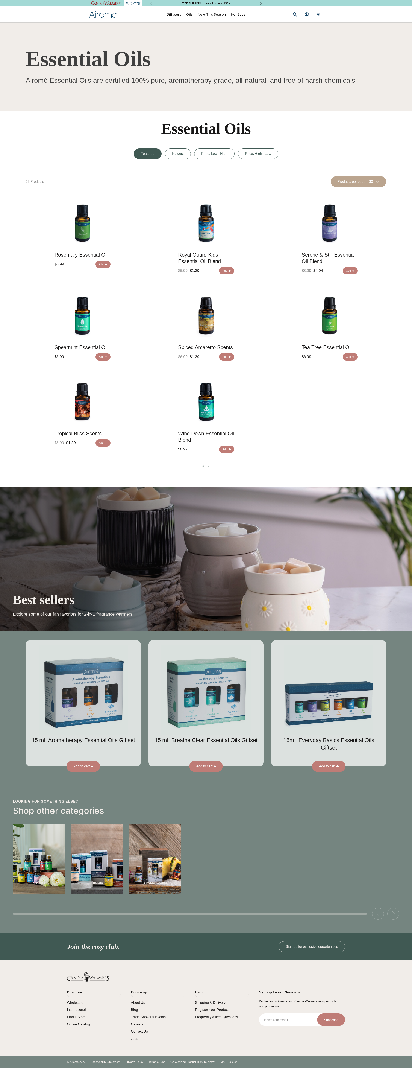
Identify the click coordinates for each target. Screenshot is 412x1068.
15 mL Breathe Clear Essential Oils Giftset (206, 740)
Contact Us (139, 1031)
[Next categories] (393, 914)
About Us (138, 1002)
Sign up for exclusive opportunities (312, 946)
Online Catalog (78, 1024)
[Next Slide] (261, 3)
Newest (178, 153)
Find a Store (76, 1017)
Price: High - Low (258, 153)
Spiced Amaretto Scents (205, 347)
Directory (74, 992)
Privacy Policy (134, 1061)
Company (139, 992)
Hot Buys (238, 14)
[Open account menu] (307, 14)
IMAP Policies (228, 1061)
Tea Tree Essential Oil (326, 347)
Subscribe (331, 1020)
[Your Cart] (319, 14)
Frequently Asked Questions (216, 1017)
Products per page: (352, 181)
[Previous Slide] (151, 3)
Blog (134, 1010)
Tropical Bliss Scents (78, 433)
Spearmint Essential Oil (81, 347)
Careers (137, 1024)
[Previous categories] (378, 914)
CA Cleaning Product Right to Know (192, 1061)
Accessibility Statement (105, 1061)
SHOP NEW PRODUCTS (206, 3)
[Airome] (88, 977)
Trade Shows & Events (148, 1017)
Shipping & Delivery (210, 1002)
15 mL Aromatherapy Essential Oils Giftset (83, 740)
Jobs (134, 1039)
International (76, 1010)
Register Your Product (212, 1010)
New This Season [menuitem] (212, 14)
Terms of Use (156, 1061)
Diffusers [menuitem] (174, 14)
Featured (147, 153)
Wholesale (75, 1002)
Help (199, 992)
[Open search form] (295, 14)
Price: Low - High (214, 153)
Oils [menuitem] (189, 14)
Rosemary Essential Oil (81, 255)
